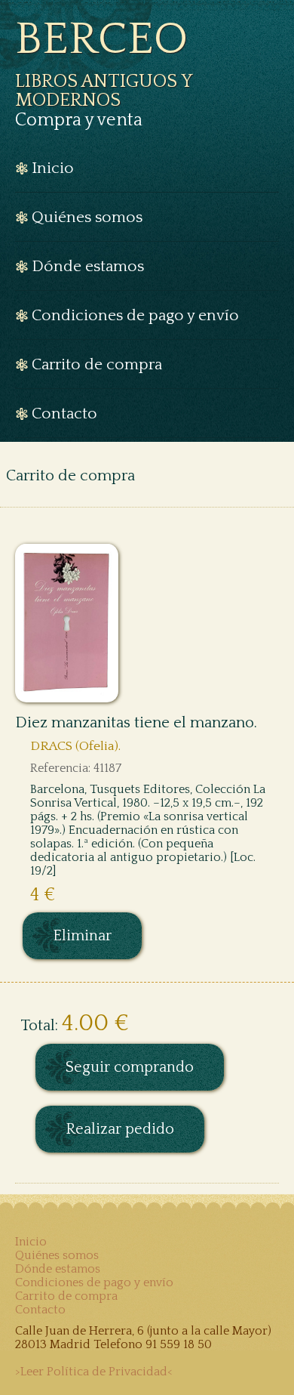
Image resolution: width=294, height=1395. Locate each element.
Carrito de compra (66, 1296)
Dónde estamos (57, 1269)
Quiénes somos (57, 1255)
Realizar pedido (120, 1129)
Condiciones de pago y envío (94, 1282)
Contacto (40, 1309)
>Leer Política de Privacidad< (94, 1371)
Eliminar (82, 935)
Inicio (31, 1241)
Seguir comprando (130, 1067)
